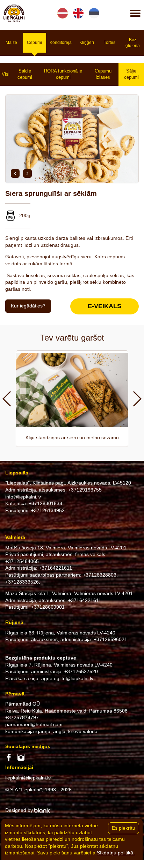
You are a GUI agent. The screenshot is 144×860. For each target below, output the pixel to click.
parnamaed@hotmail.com (34, 724)
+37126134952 (48, 510)
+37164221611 (55, 568)
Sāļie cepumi (131, 74)
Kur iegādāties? (28, 306)
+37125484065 (22, 561)
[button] (15, 173)
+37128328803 (99, 575)
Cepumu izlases (103, 74)
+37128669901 (48, 607)
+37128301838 (45, 503)
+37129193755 (85, 490)
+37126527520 (81, 671)
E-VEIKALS (104, 306)
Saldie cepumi (24, 74)
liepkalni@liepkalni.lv (28, 778)
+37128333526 (22, 582)
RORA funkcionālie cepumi (63, 74)
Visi (5, 74)
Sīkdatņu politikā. (116, 852)
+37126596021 (110, 639)
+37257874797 (22, 717)
